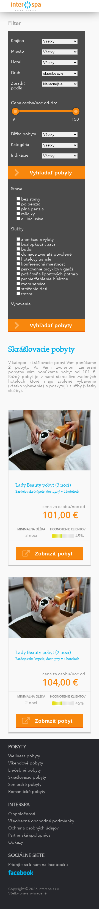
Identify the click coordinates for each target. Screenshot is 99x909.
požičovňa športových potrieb (49, 274)
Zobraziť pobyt (53, 554)
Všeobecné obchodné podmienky (41, 821)
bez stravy (30, 199)
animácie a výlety (37, 240)
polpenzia (30, 204)
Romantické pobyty (26, 792)
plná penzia (32, 209)
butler (27, 250)
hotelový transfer (37, 259)
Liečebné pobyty (24, 770)
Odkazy (15, 843)
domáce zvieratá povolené (46, 254)
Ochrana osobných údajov (33, 828)
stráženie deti (34, 289)
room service (33, 284)
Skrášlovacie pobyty (27, 778)
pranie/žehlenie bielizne (44, 279)
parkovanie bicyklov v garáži (48, 269)
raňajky (28, 214)
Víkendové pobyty (25, 763)
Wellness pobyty (24, 756)
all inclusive (32, 219)
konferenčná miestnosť (43, 264)
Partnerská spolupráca (29, 835)
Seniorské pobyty (24, 785)
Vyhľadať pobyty (51, 173)
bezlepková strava (38, 245)
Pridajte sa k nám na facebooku (38, 865)
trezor (26, 294)
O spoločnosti (21, 814)
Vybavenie (21, 304)
